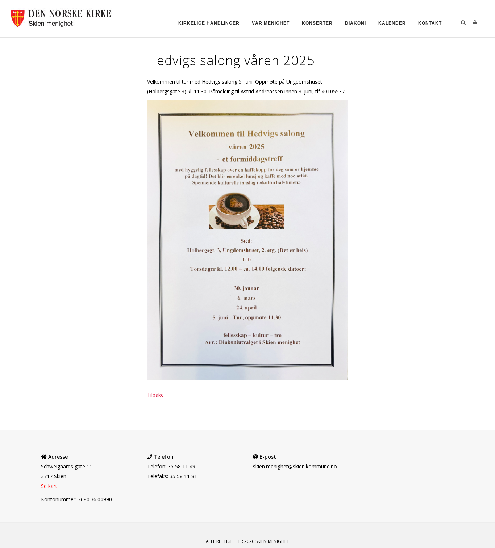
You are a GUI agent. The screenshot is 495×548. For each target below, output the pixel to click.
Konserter (317, 23)
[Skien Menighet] (64, 17)
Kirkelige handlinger (209, 23)
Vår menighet (271, 23)
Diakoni (355, 23)
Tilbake (155, 394)
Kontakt (430, 23)
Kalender (392, 23)
